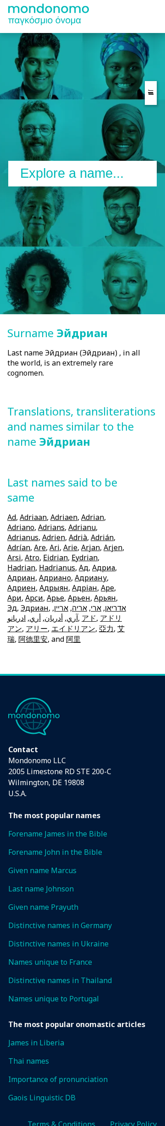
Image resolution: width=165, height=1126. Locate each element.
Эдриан (35, 608)
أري (35, 618)
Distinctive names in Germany (60, 925)
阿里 (73, 639)
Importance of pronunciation (58, 1079)
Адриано (55, 578)
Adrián (102, 537)
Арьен (79, 598)
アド (89, 618)
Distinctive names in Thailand (60, 980)
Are (40, 547)
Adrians (51, 527)
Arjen (113, 547)
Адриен (21, 588)
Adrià (78, 537)
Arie (70, 547)
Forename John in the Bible (55, 852)
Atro (32, 557)
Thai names (28, 1061)
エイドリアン (73, 628)
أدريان (53, 618)
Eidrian (55, 557)
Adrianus (22, 537)
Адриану (91, 578)
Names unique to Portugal (53, 999)
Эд (12, 608)
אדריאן (115, 608)
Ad (11, 517)
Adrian (92, 517)
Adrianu (82, 527)
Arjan (90, 547)
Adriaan (33, 517)
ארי (96, 608)
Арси (34, 598)
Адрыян (53, 588)
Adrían (18, 547)
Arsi (14, 557)
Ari (55, 547)
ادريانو (16, 618)
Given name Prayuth (43, 907)
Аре (107, 588)
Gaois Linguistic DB (42, 1098)
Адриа (103, 568)
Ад (83, 568)
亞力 (106, 628)
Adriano (20, 527)
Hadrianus (57, 568)
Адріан (84, 588)
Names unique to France (50, 962)
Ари (14, 598)
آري (72, 618)
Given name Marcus (42, 870)
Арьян (105, 598)
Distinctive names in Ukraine (58, 944)
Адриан (21, 578)
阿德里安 (33, 639)
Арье (55, 598)
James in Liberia (36, 1043)
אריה (79, 608)
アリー (37, 628)
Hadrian (21, 568)
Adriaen (63, 517)
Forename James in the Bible (57, 834)
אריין (61, 608)
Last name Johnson (41, 889)
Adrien (53, 537)
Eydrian (85, 557)
